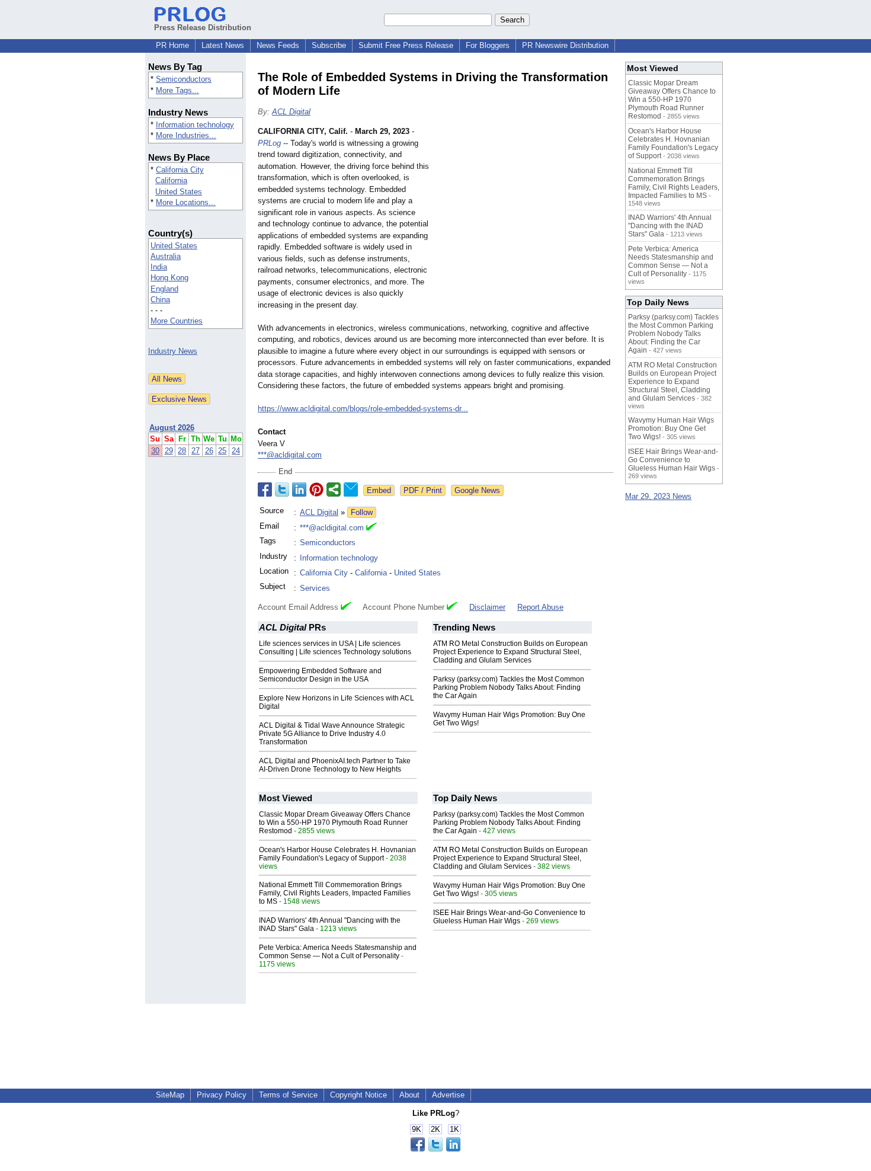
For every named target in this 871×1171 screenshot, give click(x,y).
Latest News (222, 45)
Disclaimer (487, 607)
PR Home (172, 45)
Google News (477, 490)
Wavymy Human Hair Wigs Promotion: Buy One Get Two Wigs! (671, 428)
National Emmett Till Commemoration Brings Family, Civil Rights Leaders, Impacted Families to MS (335, 893)
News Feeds (278, 45)
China (160, 299)
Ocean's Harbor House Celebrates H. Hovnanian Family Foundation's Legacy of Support (337, 854)
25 (222, 450)
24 (236, 450)
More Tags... (177, 90)
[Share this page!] (435, 1148)
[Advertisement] (524, 213)
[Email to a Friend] (351, 489)
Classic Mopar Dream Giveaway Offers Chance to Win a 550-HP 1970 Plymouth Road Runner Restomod (335, 822)
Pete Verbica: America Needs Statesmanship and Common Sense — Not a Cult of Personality (338, 951)
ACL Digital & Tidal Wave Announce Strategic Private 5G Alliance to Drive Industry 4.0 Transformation (332, 733)
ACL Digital (291, 111)
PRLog (269, 143)
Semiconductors (184, 79)
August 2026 (171, 427)
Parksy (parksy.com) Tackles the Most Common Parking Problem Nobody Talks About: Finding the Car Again (508, 687)
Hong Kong (169, 277)
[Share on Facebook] (265, 489)
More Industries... (186, 135)
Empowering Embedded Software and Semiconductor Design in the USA (320, 675)
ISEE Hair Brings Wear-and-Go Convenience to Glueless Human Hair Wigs (509, 916)
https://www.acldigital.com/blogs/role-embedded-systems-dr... (363, 408)
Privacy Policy (221, 1094)
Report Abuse (540, 607)
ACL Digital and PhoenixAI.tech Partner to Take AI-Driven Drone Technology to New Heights (335, 765)
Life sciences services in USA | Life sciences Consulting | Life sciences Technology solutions (335, 647)
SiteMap (170, 1094)
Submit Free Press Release (405, 45)
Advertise (448, 1094)
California (171, 180)
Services (315, 588)
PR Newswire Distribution (565, 45)
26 (209, 450)
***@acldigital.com (290, 454)
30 (155, 450)
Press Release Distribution (202, 27)
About (409, 1094)
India (158, 267)
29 (169, 450)
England (164, 288)
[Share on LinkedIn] (299, 489)
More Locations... (186, 202)
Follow (362, 512)
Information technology (195, 124)
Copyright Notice (358, 1094)
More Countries (176, 320)
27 (195, 450)
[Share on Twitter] (282, 489)
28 (182, 450)
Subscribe (329, 45)
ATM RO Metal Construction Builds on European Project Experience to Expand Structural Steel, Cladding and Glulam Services (510, 651)
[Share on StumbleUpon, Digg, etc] (333, 489)
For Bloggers (488, 45)
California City (180, 169)
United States (178, 191)
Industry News (172, 351)
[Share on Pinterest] (316, 489)
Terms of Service (288, 1094)
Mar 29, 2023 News (658, 496)
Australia (165, 256)
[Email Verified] (371, 528)
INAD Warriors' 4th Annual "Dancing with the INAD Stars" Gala (670, 225)
